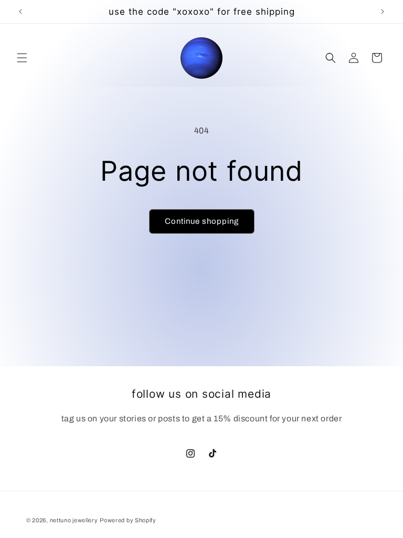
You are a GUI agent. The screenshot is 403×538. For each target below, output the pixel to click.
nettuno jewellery (74, 520)
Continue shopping (202, 221)
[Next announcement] (382, 11)
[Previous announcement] (20, 11)
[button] (22, 57)
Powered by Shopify (128, 520)
